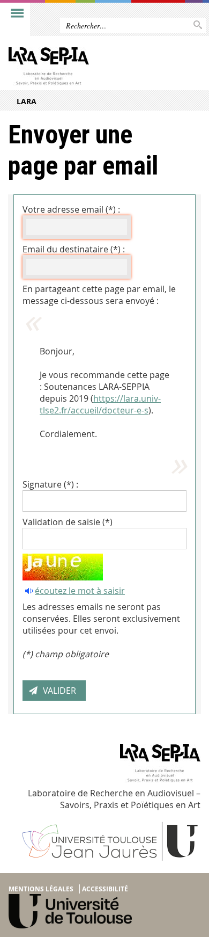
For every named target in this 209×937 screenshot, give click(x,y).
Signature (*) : (50, 484)
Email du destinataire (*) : (74, 249)
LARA (26, 101)
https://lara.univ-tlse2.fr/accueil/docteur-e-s (100, 404)
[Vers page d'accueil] (84, 68)
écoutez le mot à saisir (80, 591)
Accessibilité (105, 889)
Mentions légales (41, 889)
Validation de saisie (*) (68, 522)
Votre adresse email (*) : (71, 209)
